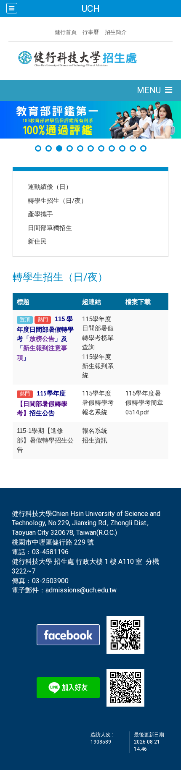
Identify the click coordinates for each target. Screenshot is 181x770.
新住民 (37, 241)
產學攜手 (40, 214)
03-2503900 (50, 581)
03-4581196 (50, 552)
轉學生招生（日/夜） (57, 200)
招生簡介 (116, 32)
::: (50, 31)
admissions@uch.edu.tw (81, 590)
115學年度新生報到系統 (98, 366)
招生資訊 (94, 440)
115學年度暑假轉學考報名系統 (98, 403)
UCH (90, 8)
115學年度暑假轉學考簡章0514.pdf (144, 403)
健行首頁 (66, 32)
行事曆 (91, 32)
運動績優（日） (50, 186)
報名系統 (94, 431)
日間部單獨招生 (50, 227)
